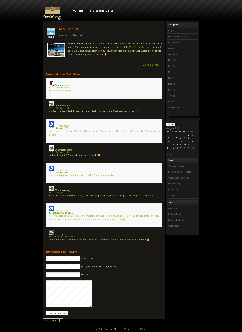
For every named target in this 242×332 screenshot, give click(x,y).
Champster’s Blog (176, 166)
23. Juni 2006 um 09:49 (59, 172)
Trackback (78, 35)
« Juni (169, 154)
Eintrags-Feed (174, 214)
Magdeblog (173, 190)
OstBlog (52, 11)
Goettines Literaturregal (178, 178)
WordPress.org (175, 226)
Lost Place (173, 66)
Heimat (171, 60)
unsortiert (172, 102)
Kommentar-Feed (176, 220)
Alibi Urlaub (68, 29)
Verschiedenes (175, 108)
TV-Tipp (171, 96)
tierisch (171, 90)
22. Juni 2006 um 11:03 (59, 108)
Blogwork (172, 30)
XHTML (143, 329)
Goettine (58, 85)
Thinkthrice (173, 195)
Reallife (171, 84)
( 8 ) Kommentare (151, 64)
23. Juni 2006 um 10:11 (59, 193)
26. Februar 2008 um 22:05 (61, 237)
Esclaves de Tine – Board (179, 172)
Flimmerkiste (174, 42)
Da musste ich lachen (178, 36)
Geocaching (173, 54)
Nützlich (171, 78)
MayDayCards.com (139, 47)
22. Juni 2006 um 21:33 (59, 152)
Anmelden (172, 208)
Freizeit (171, 48)
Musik (171, 72)
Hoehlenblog (174, 184)
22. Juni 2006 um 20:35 (59, 128)
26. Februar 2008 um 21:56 (61, 213)
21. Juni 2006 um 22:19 (59, 88)
